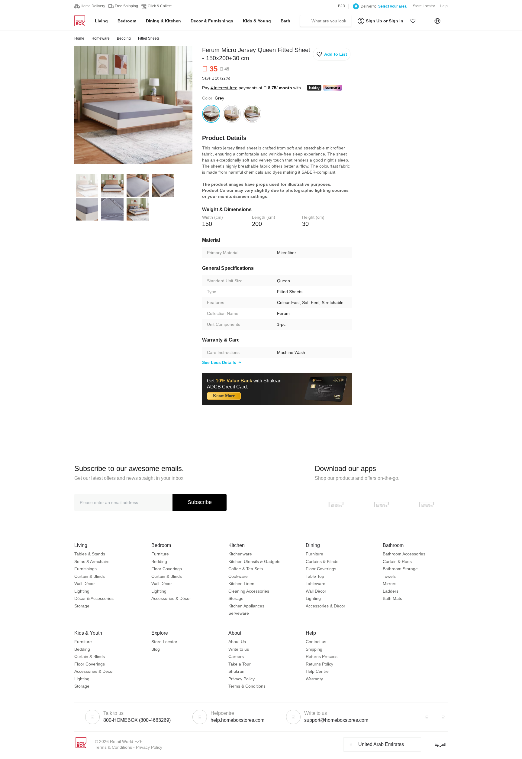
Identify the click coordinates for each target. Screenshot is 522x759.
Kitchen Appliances (246, 606)
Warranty (314, 678)
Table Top (315, 576)
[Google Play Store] (381, 504)
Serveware (238, 613)
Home (79, 38)
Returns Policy (319, 664)
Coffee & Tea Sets (245, 568)
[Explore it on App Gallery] (426, 504)
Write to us (238, 649)
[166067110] (252, 114)
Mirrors (389, 583)
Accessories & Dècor (171, 598)
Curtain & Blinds (89, 576)
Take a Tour (239, 664)
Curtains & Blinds (322, 561)
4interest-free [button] (224, 87)
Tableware (315, 583)
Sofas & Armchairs (91, 561)
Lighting (81, 591)
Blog (155, 649)
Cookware (238, 576)
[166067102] (232, 114)
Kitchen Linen (241, 583)
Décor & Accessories (94, 598)
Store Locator (164, 641)
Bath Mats (392, 598)
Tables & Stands (89, 553)
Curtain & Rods (397, 561)
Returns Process (321, 656)
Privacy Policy (241, 678)
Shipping (314, 649)
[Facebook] (427, 717)
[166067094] (211, 114)
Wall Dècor (84, 583)
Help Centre (317, 671)
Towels (389, 576)
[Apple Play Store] (336, 504)
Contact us (316, 641)
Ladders (390, 591)
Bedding (124, 38)
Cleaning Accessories (248, 591)
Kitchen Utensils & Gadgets (254, 561)
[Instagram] (443, 717)
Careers (236, 656)
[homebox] (82, 21)
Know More (224, 396)
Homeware (101, 38)
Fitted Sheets (149, 38)
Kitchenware (240, 553)
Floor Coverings (166, 568)
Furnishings (85, 568)
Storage (81, 606)
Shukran (236, 671)
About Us (237, 641)
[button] (413, 21)
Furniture (160, 553)
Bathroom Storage (400, 568)
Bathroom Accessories (404, 553)
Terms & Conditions (247, 686)
